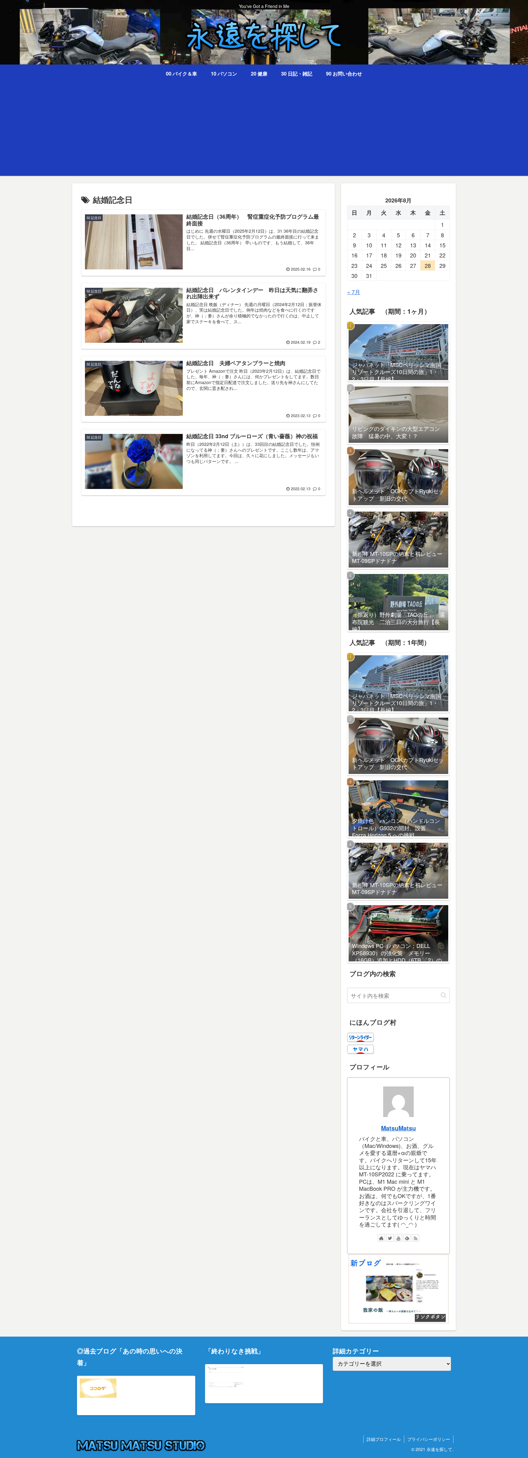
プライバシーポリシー (428, 1439)
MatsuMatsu (398, 1128)
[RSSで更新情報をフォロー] (415, 1238)
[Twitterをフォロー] (390, 1238)
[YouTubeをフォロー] (398, 1238)
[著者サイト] (381, 1238)
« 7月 (353, 292)
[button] (443, 995)
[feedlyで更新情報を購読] (407, 1238)
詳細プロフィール (384, 1439)
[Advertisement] (264, 133)
